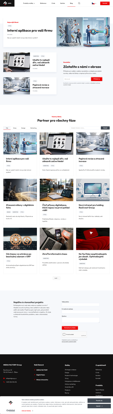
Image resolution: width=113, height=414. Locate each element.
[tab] (7, 128)
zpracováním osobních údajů (69, 341)
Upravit (98, 406)
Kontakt (105, 3)
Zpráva (64, 316)
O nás (53, 3)
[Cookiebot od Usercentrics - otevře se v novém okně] (10, 411)
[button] (29, 3)
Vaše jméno (65, 302)
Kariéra (62, 3)
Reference (43, 3)
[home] (7, 3)
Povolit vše (99, 400)
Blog (71, 3)
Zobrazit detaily (26, 410)
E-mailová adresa (67, 309)
